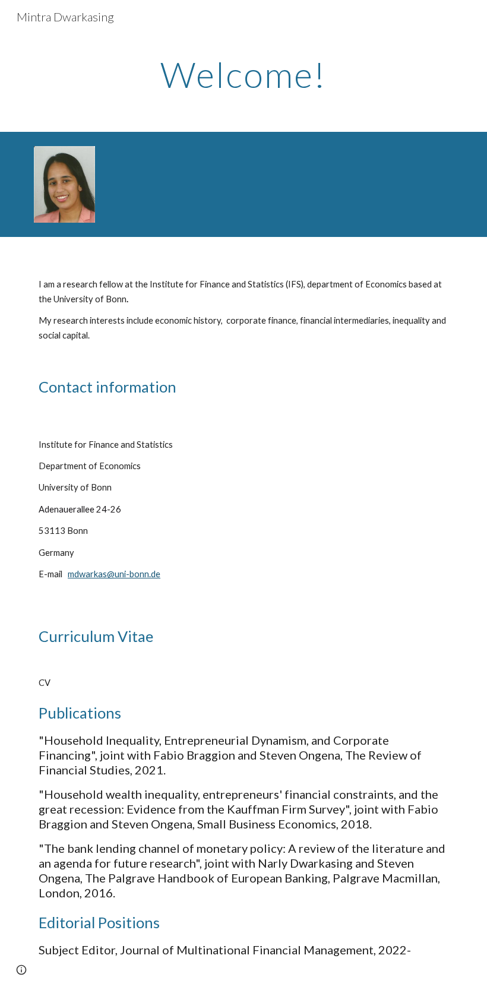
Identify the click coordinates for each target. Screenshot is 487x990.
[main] (243, 74)
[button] (21, 969)
